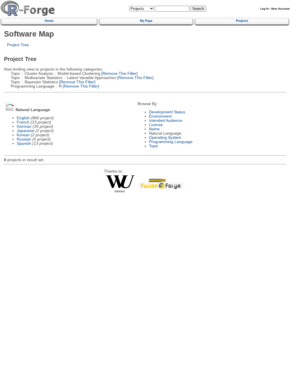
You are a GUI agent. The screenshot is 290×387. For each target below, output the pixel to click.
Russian (24, 139)
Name (154, 129)
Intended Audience (165, 120)
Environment (160, 116)
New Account (280, 8)
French (23, 122)
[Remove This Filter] (119, 73)
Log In (264, 8)
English (23, 118)
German (24, 126)
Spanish (24, 143)
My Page (146, 20)
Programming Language (171, 142)
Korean (23, 135)
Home (49, 20)
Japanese (25, 131)
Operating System (165, 137)
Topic (153, 146)
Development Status (167, 112)
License (156, 125)
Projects (242, 20)
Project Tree (18, 45)
